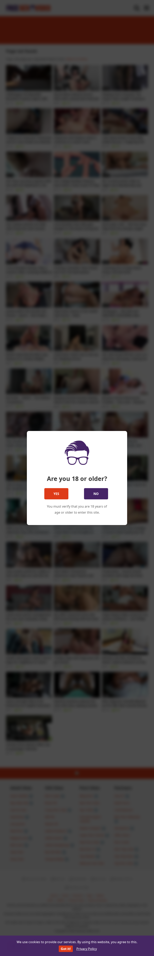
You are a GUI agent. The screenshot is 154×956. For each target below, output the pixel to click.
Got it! (66, 949)
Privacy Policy (86, 949)
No (96, 494)
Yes (56, 494)
